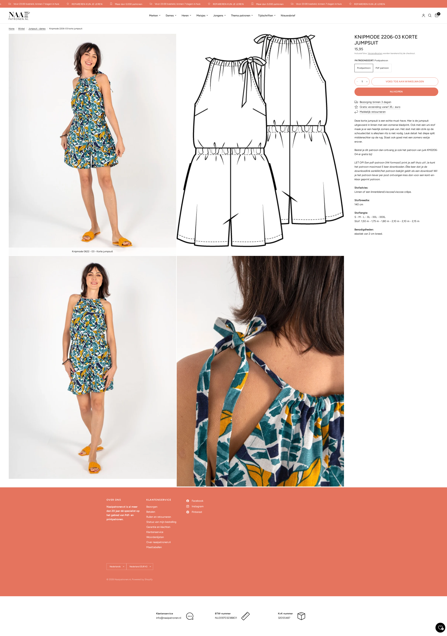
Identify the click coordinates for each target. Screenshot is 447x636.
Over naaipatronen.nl (158, 542)
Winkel (21, 28)
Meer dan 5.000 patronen (118, 4)
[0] (435, 15)
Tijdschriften (265, 15)
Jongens (218, 15)
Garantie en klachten (158, 527)
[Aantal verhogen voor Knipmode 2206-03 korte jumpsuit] (366, 82)
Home (11, 28)
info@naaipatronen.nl (168, 617)
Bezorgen (151, 506)
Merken (153, 15)
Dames (170, 15)
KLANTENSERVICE (158, 500)
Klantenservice (154, 532)
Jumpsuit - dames (37, 28)
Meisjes (200, 15)
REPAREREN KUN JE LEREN (76, 4)
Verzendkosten (375, 53)
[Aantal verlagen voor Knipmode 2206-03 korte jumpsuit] (357, 82)
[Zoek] (429, 15)
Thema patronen (240, 15)
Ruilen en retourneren (158, 516)
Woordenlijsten (155, 537)
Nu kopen (396, 91)
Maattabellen (154, 547)
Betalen (150, 511)
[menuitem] (154, 15)
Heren (185, 15)
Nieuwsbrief (288, 15)
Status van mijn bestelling (161, 521)
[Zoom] (169, 41)
